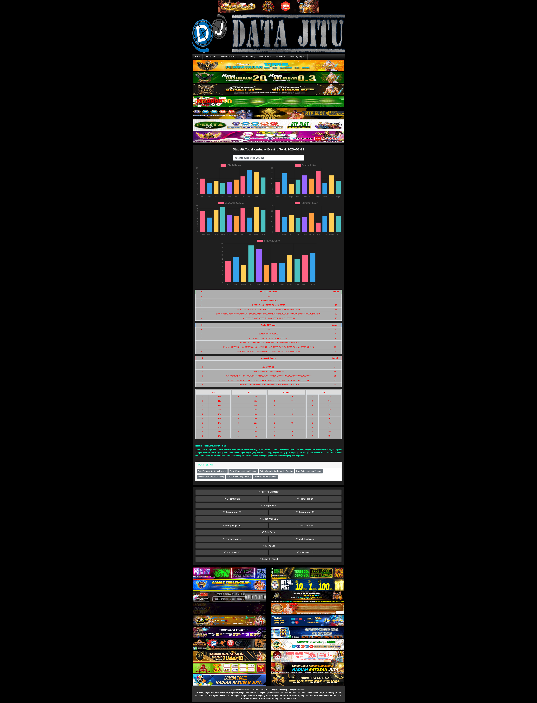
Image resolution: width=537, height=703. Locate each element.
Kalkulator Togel (270, 559)
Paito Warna (265, 56)
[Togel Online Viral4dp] (268, 137)
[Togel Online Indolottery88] (307, 632)
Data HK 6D (317, 693)
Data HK (287, 693)
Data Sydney (306, 693)
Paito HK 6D (280, 56)
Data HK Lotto (335, 695)
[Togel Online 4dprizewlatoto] (229, 656)
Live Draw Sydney (247, 56)
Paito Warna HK (221, 693)
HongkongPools (279, 695)
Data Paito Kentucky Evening (309, 471)
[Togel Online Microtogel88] (229, 573)
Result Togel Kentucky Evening (210, 446)
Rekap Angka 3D (306, 512)
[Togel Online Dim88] (268, 78)
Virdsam (199, 693)
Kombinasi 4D (233, 552)
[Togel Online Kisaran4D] (268, 101)
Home (197, 56)
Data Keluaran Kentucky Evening (212, 471)
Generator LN (233, 498)
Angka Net (209, 693)
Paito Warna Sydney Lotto (298, 695)
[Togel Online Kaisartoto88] (229, 668)
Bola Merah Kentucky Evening (211, 477)
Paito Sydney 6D (297, 56)
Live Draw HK (211, 56)
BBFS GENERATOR (269, 492)
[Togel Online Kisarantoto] (268, 113)
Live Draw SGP (228, 56)
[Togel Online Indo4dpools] (229, 680)
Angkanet (238, 695)
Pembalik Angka (233, 539)
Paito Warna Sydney (258, 693)
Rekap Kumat (269, 505)
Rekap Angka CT (233, 512)
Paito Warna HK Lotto (319, 695)
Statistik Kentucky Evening (239, 477)
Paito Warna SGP (275, 693)
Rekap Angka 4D (233, 525)
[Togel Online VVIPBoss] (268, 66)
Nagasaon (233, 693)
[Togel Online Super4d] (268, 90)
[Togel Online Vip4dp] (307, 597)
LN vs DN (270, 545)
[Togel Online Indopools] (307, 656)
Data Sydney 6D (330, 693)
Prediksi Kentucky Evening (265, 477)
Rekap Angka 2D (269, 519)
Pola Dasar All (306, 525)
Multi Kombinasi (306, 539)
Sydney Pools (249, 695)
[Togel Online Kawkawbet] (229, 597)
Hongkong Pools (263, 695)
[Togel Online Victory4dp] (229, 585)
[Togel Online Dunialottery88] (307, 609)
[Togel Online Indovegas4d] (307, 680)
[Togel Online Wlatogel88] (229, 644)
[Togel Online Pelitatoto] (268, 125)
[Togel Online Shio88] (307, 668)
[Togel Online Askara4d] (229, 621)
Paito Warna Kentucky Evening (243, 471)
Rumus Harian (306, 498)
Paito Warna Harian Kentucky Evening (276, 471)
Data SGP (296, 693)
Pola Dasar (269, 532)
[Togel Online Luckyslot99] (307, 585)
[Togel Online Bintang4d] (229, 632)
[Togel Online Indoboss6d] (307, 573)
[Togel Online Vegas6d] (229, 609)
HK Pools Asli (290, 698)
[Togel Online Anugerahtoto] (307, 621)
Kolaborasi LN (306, 552)
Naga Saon (244, 693)
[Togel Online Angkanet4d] (307, 644)
